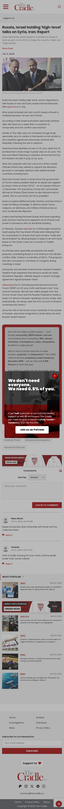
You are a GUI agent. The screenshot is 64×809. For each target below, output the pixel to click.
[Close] (54, 376)
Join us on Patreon (32, 429)
